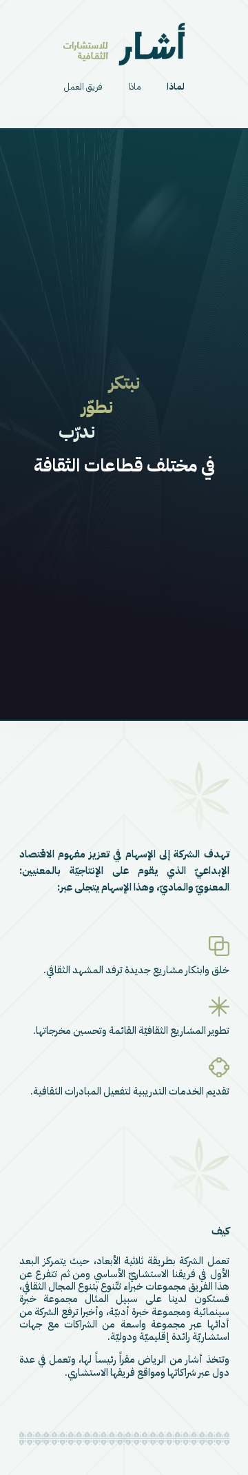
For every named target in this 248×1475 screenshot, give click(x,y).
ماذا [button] (134, 86)
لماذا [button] (176, 86)
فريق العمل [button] (83, 86)
